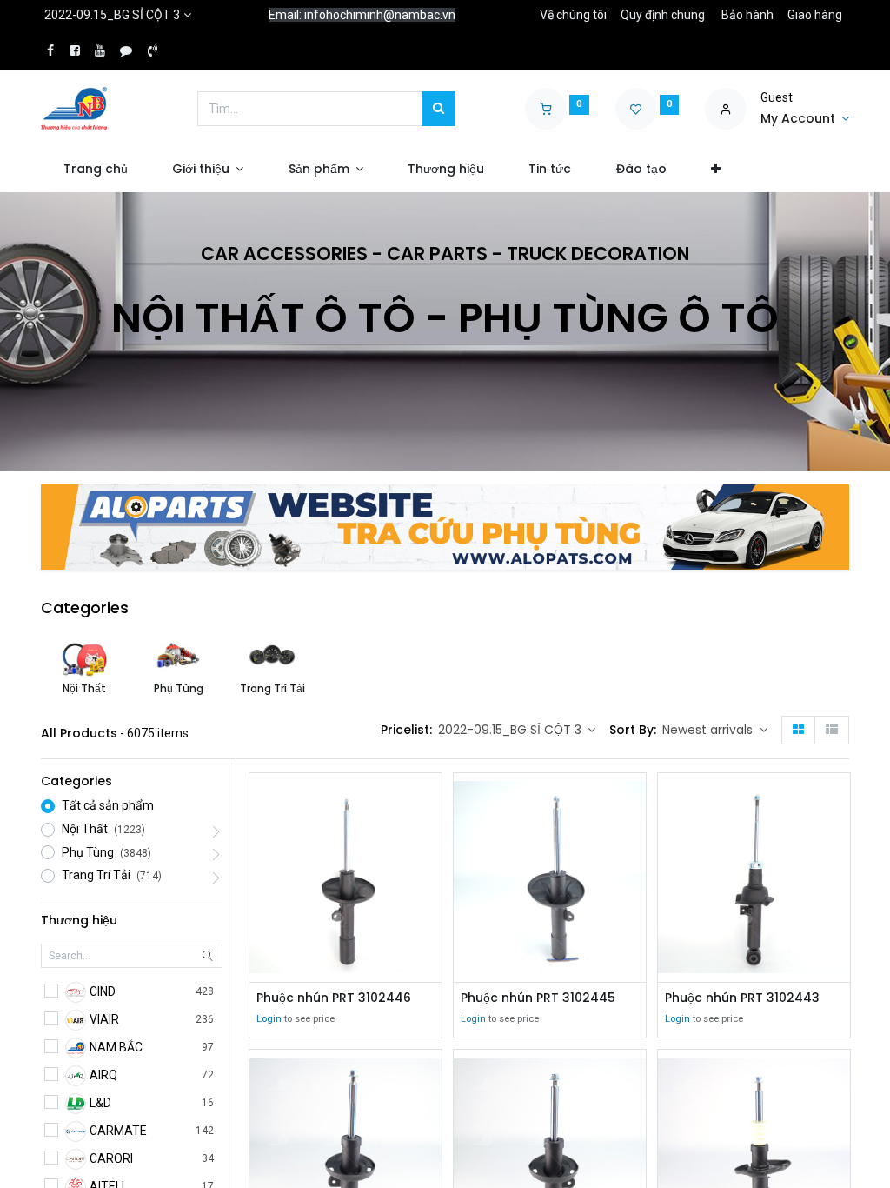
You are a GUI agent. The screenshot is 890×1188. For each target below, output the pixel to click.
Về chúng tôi (573, 15)
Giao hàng (814, 15)
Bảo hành (747, 15)
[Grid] (798, 730)
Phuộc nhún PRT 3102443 (742, 998)
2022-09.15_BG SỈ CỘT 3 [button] (511, 729)
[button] (715, 169)
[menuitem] (95, 169)
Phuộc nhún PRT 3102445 (538, 998)
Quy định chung (663, 15)
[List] (831, 730)
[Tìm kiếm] (438, 108)
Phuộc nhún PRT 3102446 (333, 998)
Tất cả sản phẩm (108, 805)
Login (269, 1018)
